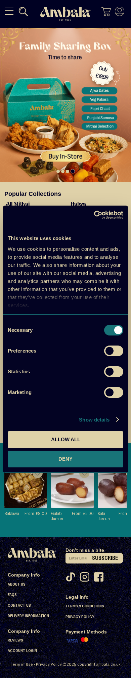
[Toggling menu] (9, 11)
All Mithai (18, 204)
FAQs (12, 594)
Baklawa (11, 513)
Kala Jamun (104, 516)
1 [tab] (58, 171)
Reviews (15, 640)
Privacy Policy (80, 616)
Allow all (65, 439)
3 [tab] (67, 171)
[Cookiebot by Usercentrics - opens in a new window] (94, 215)
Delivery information (28, 615)
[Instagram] (87, 579)
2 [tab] (62, 171)
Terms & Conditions (85, 606)
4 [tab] (73, 171)
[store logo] (65, 14)
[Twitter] (73, 579)
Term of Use (22, 664)
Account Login (22, 650)
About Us (17, 584)
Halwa (78, 204)
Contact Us (19, 605)
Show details (94, 420)
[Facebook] (101, 579)
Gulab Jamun (57, 516)
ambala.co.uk (108, 664)
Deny (65, 459)
